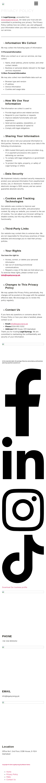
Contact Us (11, 779)
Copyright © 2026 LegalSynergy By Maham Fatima (16, 764)
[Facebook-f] (23, 436)
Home (8, 772)
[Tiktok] (23, 582)
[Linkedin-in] (23, 484)
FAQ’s (8, 777)
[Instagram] (23, 533)
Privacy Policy (12, 774)
